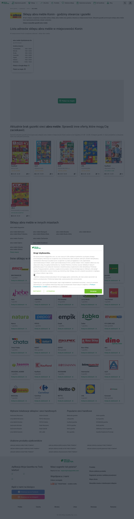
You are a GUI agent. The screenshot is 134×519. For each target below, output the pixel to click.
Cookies (45, 286)
